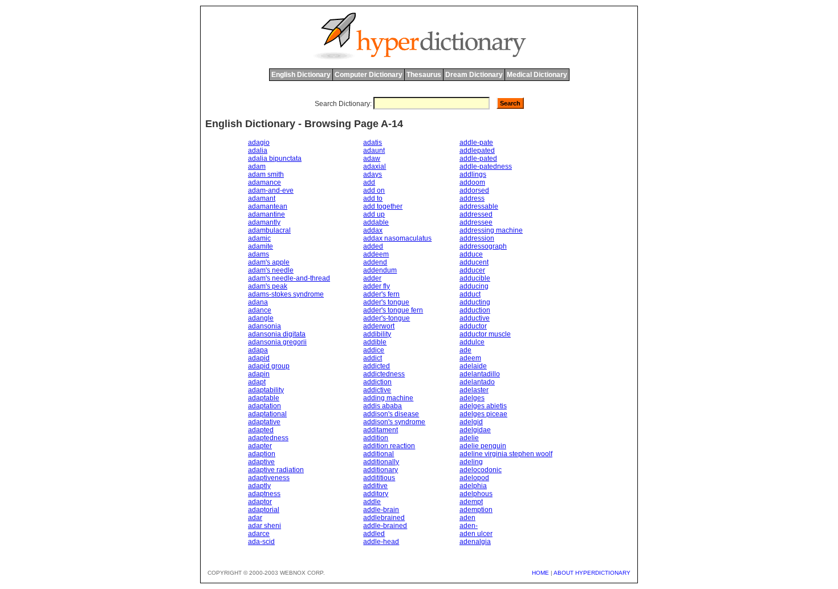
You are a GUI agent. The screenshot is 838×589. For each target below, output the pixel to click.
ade (465, 350)
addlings (472, 174)
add (369, 182)
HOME (540, 573)
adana (258, 302)
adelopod (474, 478)
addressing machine (491, 230)
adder (372, 278)
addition (375, 438)
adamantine (266, 214)
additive (375, 486)
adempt (471, 502)
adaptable (263, 398)
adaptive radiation (276, 470)
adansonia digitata (277, 334)
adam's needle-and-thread (289, 278)
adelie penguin (482, 446)
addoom (472, 182)
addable (376, 222)
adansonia (264, 326)
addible (375, 342)
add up (374, 214)
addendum (380, 270)
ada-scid (261, 542)
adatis (372, 143)
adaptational (267, 414)
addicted (376, 366)
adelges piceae (483, 414)
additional (378, 454)
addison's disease (391, 414)
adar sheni (264, 526)
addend (375, 262)
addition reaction (389, 446)
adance (259, 310)
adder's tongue (386, 302)
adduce (471, 254)
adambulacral (269, 230)
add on (374, 190)
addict (372, 358)
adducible (474, 278)
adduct (470, 294)
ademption (476, 510)
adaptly (259, 486)
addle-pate (476, 143)
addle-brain (381, 510)
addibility (377, 334)
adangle (261, 318)
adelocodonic (480, 470)
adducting (474, 302)
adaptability (266, 390)
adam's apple (269, 262)
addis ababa (382, 406)
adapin (259, 374)
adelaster (474, 390)
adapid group (269, 366)
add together (382, 206)
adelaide (473, 366)
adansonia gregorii (277, 342)
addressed (476, 214)
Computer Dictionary (368, 75)
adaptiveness (269, 478)
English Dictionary (301, 75)
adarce (259, 534)
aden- (468, 526)
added (373, 246)
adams (258, 254)
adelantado (477, 382)
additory (375, 494)
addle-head (381, 542)
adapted (261, 430)
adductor (473, 326)
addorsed (474, 190)
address (472, 198)
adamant (261, 198)
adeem (470, 358)
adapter (260, 446)
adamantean (267, 206)
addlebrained (384, 518)
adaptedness (268, 438)
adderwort (378, 326)
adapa (258, 350)
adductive (474, 318)
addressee (476, 222)
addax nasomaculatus (397, 238)
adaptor (260, 502)
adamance (264, 182)
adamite (260, 246)
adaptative (264, 422)
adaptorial (263, 510)
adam (257, 166)
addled (374, 534)
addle (372, 502)
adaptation (264, 406)
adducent (474, 262)
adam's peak (267, 286)
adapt (257, 382)
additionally (381, 462)
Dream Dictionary (474, 75)
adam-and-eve (271, 190)
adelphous (476, 494)
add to (373, 198)
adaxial (374, 166)
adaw (371, 159)
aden (467, 518)
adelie (469, 438)
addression (476, 238)
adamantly (264, 222)
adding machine (388, 398)
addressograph (483, 246)
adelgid (471, 422)
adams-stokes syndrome (286, 294)
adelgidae (475, 430)
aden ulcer (476, 534)
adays (372, 174)
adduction (474, 310)
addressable (478, 206)
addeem (376, 254)
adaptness (264, 494)
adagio (259, 143)
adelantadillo (479, 374)
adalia (257, 151)
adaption (261, 454)
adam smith (266, 174)
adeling (471, 462)
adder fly (376, 286)
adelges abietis (483, 406)
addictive (377, 390)
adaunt (374, 151)
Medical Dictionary (537, 75)
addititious (379, 478)
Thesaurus (423, 75)
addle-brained (385, 526)
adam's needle (271, 270)
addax (373, 230)
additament (380, 430)
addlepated (477, 151)
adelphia (473, 486)
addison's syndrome (394, 422)
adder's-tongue (386, 318)
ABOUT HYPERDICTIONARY (592, 573)
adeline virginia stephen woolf (505, 454)
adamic (259, 238)
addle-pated (478, 159)
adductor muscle (485, 334)
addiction (377, 382)
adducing (474, 286)
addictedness (384, 374)
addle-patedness (485, 166)
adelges (472, 398)
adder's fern (381, 294)
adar (255, 518)
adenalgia (475, 542)
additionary (380, 470)
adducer (472, 270)
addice (373, 350)
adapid (259, 358)
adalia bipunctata (275, 159)
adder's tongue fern (393, 310)
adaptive (261, 462)
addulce (472, 342)
